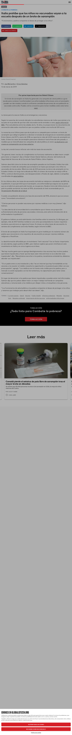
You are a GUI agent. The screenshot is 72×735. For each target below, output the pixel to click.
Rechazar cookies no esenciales (36, 729)
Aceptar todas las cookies (36, 724)
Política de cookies (36, 732)
